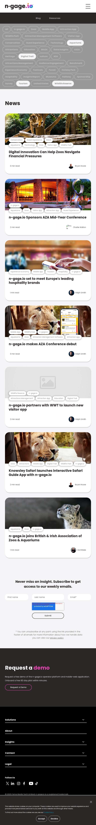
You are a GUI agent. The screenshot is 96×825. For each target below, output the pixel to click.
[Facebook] (26, 785)
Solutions (10, 719)
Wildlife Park (12, 36)
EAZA (77, 49)
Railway (66, 76)
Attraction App (68, 29)
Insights (9, 741)
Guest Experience (35, 42)
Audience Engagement (51, 63)
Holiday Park (68, 70)
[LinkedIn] (14, 785)
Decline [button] (54, 818)
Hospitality (11, 76)
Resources (54, 18)
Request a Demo (18, 687)
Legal (8, 764)
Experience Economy (16, 70)
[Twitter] (8, 785)
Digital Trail (27, 56)
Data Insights (61, 49)
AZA (56, 56)
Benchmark (76, 63)
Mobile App (48, 29)
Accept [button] (41, 818)
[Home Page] (19, 6)
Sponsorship (83, 76)
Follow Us (10, 777)
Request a (27, 668)
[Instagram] (20, 785)
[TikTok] (38, 785)
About (8, 730)
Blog (38, 18)
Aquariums (75, 42)
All (6, 29)
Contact (10, 752)
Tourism (23, 83)
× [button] (90, 802)
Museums (51, 76)
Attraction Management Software (43, 36)
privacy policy (57, 637)
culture (44, 56)
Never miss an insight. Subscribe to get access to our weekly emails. (48, 584)
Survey (8, 83)
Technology (56, 42)
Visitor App (74, 36)
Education (29, 49)
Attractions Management (19, 63)
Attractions (11, 49)
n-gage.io (19, 29)
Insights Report (31, 76)
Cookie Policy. (49, 812)
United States (41, 83)
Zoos (33, 29)
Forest (52, 70)
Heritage (10, 56)
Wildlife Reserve (63, 83)
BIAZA (44, 49)
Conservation (12, 42)
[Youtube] (32, 785)
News (12, 103)
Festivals (38, 70)
